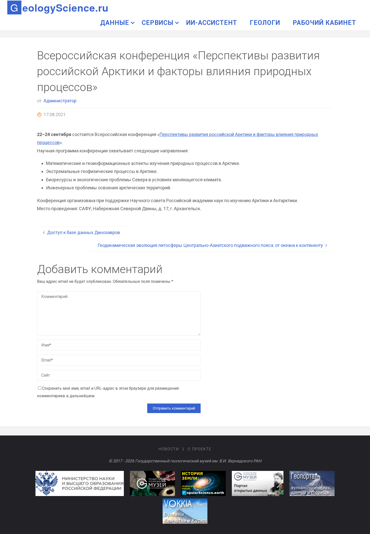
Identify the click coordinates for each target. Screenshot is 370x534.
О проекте (199, 449)
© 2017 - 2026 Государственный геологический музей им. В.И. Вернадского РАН (185, 461)
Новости (169, 449)
